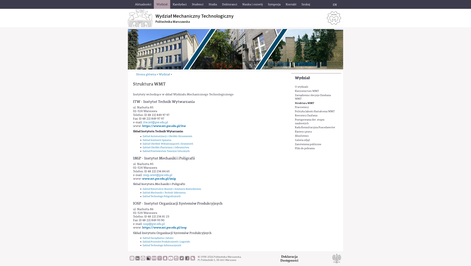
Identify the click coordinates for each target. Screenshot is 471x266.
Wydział (302, 78)
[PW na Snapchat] (165, 259)
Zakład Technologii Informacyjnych (162, 245)
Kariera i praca (303, 131)
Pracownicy (302, 107)
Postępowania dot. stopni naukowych (309, 121)
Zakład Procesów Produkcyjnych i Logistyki (166, 241)
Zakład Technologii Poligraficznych (162, 196)
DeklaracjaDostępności (289, 258)
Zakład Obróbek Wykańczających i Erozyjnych (168, 143)
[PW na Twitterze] (181, 259)
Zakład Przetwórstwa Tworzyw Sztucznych (166, 151)
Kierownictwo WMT (307, 91)
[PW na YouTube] (170, 259)
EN (335, 5)
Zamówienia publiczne (308, 144)
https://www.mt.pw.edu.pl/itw (164, 126)
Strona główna (146, 74)
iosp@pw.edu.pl (154, 224)
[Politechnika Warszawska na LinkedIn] (137, 259)
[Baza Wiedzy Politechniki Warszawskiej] (132, 259)
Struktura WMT (304, 103)
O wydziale (301, 87)
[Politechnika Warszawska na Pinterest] (143, 259)
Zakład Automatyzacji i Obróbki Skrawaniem (167, 136)
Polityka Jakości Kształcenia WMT (315, 111)
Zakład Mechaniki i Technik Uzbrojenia (164, 192)
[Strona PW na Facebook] (187, 259)
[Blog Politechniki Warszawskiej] (159, 259)
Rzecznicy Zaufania (306, 115)
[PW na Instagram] (176, 259)
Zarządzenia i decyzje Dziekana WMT (313, 97)
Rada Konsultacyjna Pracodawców (315, 127)
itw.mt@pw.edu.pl (155, 122)
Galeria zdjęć (302, 140)
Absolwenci (302, 136)
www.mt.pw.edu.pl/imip (159, 179)
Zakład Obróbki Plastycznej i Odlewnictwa (166, 147)
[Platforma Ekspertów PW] (148, 259)
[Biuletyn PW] (154, 259)
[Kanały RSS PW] (192, 259)
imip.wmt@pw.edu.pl (157, 175)
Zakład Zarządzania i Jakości (158, 238)
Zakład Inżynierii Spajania (157, 140)
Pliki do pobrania (305, 148)
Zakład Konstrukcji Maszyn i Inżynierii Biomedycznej (172, 188)
